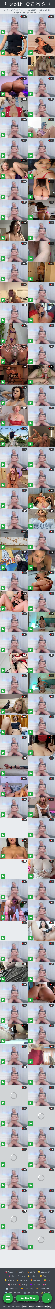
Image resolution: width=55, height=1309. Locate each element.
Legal (50, 1306)
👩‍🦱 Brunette (21, 1280)
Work (25, 1306)
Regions (19, 1306)
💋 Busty (23, 1284)
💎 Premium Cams (13, 1293)
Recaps (31, 1306)
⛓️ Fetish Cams (31, 1293)
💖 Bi (44, 1284)
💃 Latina (31, 1272)
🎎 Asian (9, 1272)
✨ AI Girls (45, 1293)
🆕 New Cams (12, 1288)
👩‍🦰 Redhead (35, 1280)
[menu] (8, 1298)
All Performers (41, 1306)
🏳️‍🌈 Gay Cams (27, 1288)
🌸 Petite (12, 1284)
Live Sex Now (27, 1298)
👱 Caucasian (44, 1272)
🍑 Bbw (47, 1280)
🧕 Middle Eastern (16, 1276)
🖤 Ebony (20, 1272)
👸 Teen (43, 1276)
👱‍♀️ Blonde (9, 1280)
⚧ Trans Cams (42, 1288)
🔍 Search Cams (42, 1301)
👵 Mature (32, 1276)
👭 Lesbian (35, 1284)
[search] (47, 1298)
